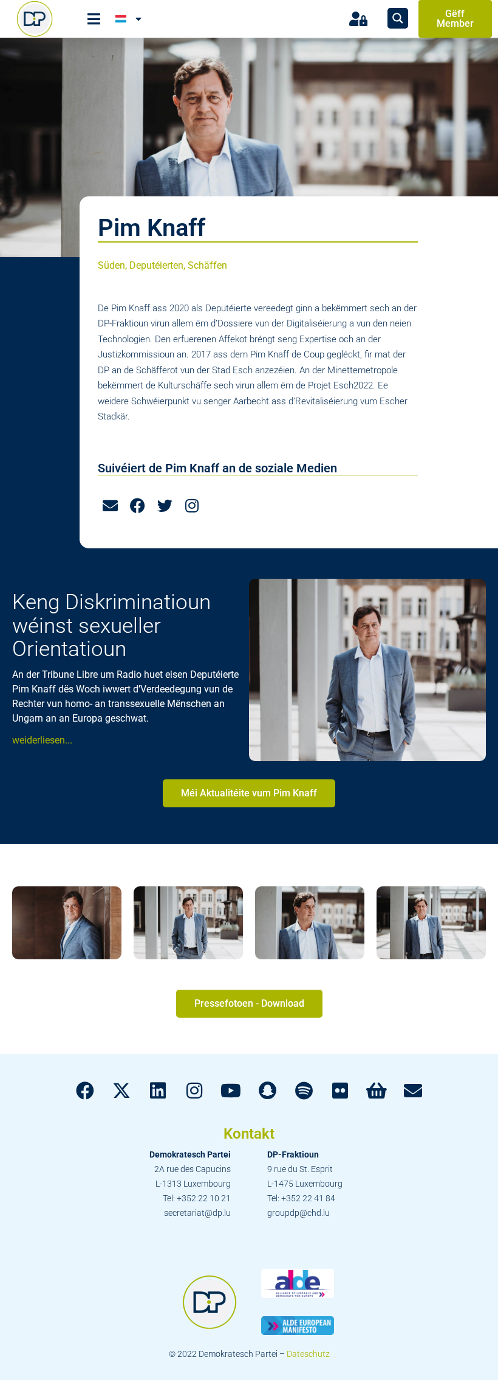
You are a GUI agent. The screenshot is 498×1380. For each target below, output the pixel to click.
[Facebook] (137, 506)
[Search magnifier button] (397, 18)
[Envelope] (110, 506)
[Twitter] (164, 506)
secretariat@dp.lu (197, 1213)
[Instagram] (192, 506)
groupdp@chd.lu (298, 1213)
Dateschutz (308, 1354)
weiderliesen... (42, 740)
